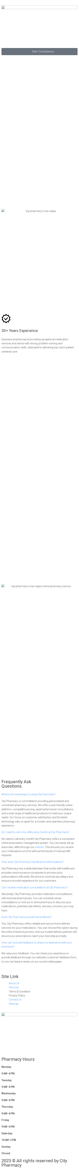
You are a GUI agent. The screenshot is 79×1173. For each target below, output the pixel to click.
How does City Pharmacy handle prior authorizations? (32, 861)
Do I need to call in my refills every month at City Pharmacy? (35, 832)
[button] (39, 42)
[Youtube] (25, 1047)
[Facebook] (6, 1047)
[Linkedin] (35, 1047)
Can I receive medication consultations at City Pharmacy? (34, 887)
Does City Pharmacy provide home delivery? (26, 917)
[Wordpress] (45, 1047)
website (39, 847)
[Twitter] (15, 1047)
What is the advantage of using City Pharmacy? (28, 794)
